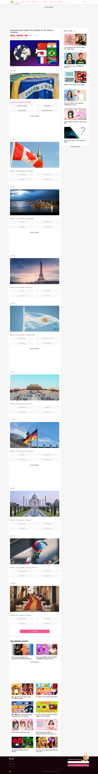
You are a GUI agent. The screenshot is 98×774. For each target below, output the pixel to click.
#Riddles (31, 35)
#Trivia (26, 35)
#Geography (13, 35)
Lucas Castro (18, 38)
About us (11, 761)
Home (17, 2)
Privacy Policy (12, 763)
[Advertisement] (49, 18)
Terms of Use (12, 766)
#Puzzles (36, 35)
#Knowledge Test (20, 35)
